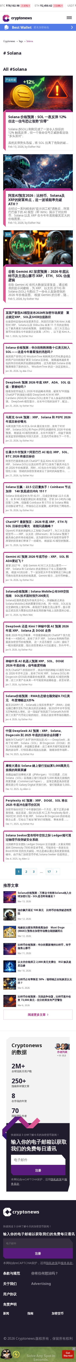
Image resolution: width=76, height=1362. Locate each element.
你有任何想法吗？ (44, 1273)
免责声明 (10, 1304)
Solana (30, 41)
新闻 (6, 1313)
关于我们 (10, 1283)
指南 (30, 1313)
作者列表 (62, 1052)
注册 (38, 1170)
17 (49, 872)
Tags (21, 41)
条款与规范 (11, 1273)
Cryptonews (9, 41)
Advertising (41, 1283)
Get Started (67, 1354)
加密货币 (58, 1313)
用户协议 (10, 1294)
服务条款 (67, 1263)
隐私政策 (56, 1179)
